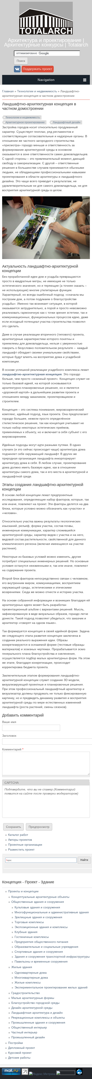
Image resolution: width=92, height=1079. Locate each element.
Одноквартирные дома (31, 972)
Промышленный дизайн (28, 1037)
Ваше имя (9, 722)
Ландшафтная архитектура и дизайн (37, 1012)
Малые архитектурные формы (32, 998)
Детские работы (19, 1057)
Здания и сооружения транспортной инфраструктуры (52, 956)
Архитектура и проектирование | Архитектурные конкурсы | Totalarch (46, 42)
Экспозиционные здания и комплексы (41, 927)
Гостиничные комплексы (32, 937)
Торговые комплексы (29, 922)
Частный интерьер (24, 1032)
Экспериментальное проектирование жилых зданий (51, 987)
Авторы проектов (20, 839)
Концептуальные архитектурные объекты (40, 897)
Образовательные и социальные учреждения (46, 946)
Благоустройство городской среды (35, 1002)
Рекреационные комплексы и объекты (38, 1017)
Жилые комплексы (28, 982)
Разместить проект (21, 849)
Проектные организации (25, 844)
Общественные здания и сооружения (37, 901)
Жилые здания (21, 967)
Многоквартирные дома (31, 977)
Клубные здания (26, 932)
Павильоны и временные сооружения (41, 961)
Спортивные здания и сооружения (39, 951)
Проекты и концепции (23, 891)
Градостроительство (25, 993)
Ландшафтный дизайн (66, 122)
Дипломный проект (21, 1047)
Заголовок (9, 735)
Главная (8, 91)
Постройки (15, 1043)
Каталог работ (18, 834)
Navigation (46, 80)
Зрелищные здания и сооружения (38, 917)
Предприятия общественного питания (41, 941)
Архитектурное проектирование (25, 122)
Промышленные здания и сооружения (38, 1022)
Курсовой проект (19, 1052)
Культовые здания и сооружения (37, 907)
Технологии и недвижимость (37, 91)
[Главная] (46, 33)
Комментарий (12, 749)
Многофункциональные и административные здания (52, 912)
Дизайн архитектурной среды (31, 1007)
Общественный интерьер (29, 1027)
